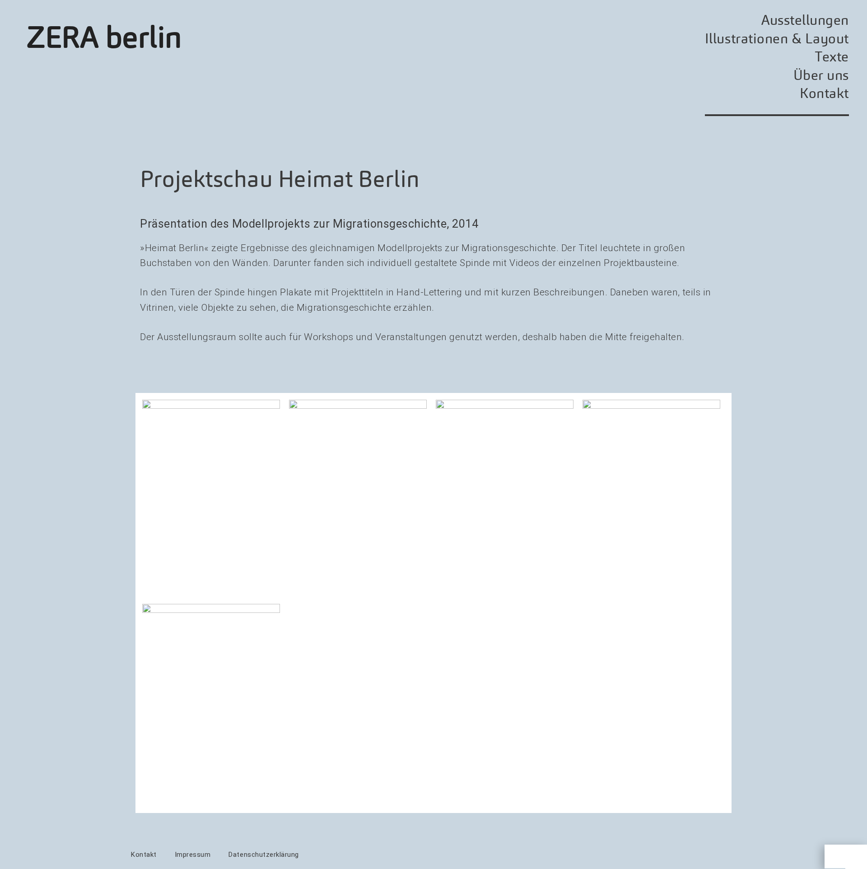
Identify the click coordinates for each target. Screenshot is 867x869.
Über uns (821, 75)
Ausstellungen (805, 20)
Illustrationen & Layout (777, 38)
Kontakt (824, 93)
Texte (832, 56)
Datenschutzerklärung (263, 854)
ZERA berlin (104, 37)
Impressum (193, 854)
